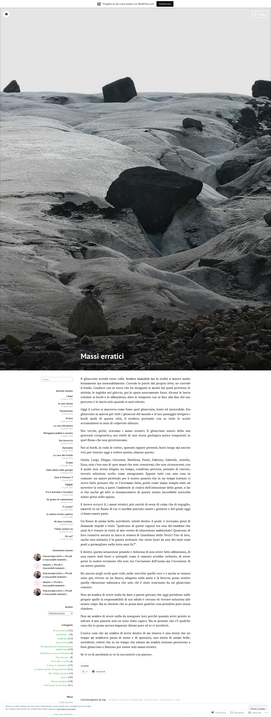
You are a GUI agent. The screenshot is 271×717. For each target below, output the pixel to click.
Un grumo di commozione (60, 499)
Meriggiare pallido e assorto (58, 433)
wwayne (47, 564)
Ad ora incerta (60, 630)
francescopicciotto (90, 364)
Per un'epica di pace (58, 673)
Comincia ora (165, 4)
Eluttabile (67, 447)
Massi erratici (151, 699)
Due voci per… (63, 657)
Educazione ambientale (131, 699)
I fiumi (69, 396)
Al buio (69, 418)
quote (64, 677)
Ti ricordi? (67, 506)
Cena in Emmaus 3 (63, 477)
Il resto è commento (57, 665)
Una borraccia (66, 440)
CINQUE (69, 484)
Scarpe (69, 462)
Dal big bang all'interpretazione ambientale (57, 648)
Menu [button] (261, 14)
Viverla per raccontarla (113, 364)
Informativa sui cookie (66, 709)
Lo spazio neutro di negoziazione (50, 669)
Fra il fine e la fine (60, 661)
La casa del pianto (63, 425)
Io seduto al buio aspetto (59, 514)
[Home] (6, 14)
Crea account (66, 702)
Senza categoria (59, 681)
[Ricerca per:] (57, 379)
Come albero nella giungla (59, 469)
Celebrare (62, 638)
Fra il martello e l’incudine (59, 492)
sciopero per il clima (169, 699)
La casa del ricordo (63, 455)
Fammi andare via (63, 528)
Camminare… (62, 634)
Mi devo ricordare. (63, 521)
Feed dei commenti (63, 714)
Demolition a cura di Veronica (55, 653)
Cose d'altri (61, 642)
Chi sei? (69, 536)
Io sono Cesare (65, 403)
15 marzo (112, 699)
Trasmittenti (66, 410)
